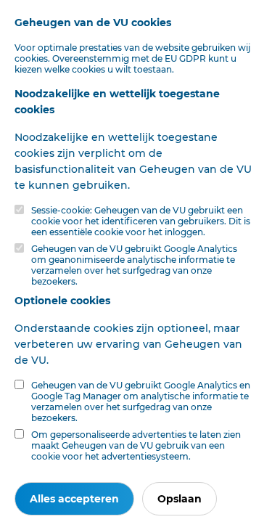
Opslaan (179, 498)
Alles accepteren (74, 498)
